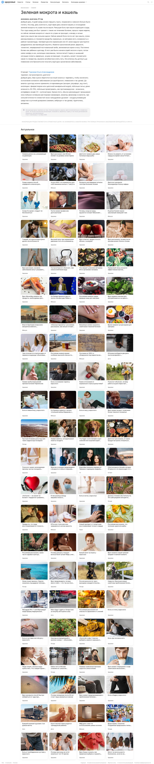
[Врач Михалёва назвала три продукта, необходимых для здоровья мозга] (34, 290)
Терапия (33, 7)
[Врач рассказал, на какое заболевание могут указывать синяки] (34, 261)
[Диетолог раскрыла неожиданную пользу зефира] (119, 176)
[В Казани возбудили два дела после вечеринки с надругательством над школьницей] (119, 347)
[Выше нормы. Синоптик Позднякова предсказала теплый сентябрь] (119, 717)
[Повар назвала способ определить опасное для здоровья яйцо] (34, 176)
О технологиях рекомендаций (125, 762)
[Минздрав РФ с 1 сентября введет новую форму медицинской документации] (34, 603)
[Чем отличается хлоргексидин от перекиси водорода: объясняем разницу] (34, 347)
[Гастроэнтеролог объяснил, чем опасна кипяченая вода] (62, 261)
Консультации (25, 7)
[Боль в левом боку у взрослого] (34, 404)
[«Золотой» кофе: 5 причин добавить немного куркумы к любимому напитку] (91, 632)
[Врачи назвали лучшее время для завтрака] (119, 318)
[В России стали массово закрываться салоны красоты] (62, 518)
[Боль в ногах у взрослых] (91, 489)
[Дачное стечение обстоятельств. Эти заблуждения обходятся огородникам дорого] (119, 489)
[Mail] (2, 2)
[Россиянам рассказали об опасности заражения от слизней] (91, 603)
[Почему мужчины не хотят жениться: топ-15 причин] (62, 746)
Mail (3, 762)
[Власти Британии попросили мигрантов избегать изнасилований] (34, 318)
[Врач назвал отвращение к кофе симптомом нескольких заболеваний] (119, 660)
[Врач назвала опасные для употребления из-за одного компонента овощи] (119, 290)
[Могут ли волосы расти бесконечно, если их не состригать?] (119, 746)
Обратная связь (112, 762)
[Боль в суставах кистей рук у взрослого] (34, 632)
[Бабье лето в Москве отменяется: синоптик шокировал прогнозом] (62, 660)
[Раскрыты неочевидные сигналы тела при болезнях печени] (91, 176)
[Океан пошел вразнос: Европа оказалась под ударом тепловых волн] (34, 575)
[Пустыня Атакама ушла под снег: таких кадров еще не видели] (34, 432)
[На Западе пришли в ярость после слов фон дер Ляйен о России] (62, 290)
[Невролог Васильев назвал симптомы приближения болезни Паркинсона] (119, 575)
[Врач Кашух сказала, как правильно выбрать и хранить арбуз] (91, 746)
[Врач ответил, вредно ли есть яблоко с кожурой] (91, 233)
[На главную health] (9, 2)
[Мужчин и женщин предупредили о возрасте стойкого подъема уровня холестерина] (62, 461)
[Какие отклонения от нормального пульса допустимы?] (91, 375)
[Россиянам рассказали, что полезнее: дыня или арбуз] (119, 518)
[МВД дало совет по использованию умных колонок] (91, 717)
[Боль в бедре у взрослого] (119, 689)
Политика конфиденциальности (142, 762)
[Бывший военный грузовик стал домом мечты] (34, 717)
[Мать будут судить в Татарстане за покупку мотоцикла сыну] (62, 603)
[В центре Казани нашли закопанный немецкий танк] (119, 204)
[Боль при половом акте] (119, 632)
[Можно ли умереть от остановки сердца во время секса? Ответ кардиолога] (119, 147)
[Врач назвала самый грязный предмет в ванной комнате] (119, 546)
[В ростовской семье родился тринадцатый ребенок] (62, 717)
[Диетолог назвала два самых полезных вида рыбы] (91, 147)
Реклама (15, 762)
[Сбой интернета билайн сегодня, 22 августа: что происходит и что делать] (119, 461)
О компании (8, 762)
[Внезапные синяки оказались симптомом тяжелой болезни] (91, 318)
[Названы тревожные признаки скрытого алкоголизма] (91, 660)
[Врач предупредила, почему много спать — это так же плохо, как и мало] (62, 575)
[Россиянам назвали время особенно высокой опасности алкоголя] (62, 347)
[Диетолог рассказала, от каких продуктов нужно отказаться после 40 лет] (119, 432)
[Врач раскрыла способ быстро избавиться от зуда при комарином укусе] (34, 689)
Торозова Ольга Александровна (41, 72)
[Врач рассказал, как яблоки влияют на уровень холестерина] (62, 147)
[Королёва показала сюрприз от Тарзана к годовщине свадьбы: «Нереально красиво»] (91, 461)
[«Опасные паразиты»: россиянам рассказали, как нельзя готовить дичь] (62, 318)
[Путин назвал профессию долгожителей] (62, 204)
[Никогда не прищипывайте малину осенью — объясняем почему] (62, 632)
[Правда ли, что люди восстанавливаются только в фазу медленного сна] (34, 518)
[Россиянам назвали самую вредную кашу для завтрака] (91, 290)
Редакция (83, 762)
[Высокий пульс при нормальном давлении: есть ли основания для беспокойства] (62, 233)
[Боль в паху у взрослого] (91, 404)
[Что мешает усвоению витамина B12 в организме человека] (91, 261)
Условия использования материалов (96, 762)
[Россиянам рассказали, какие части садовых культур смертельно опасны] (34, 546)
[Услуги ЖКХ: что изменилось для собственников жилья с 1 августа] (62, 176)
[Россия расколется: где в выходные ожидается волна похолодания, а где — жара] (91, 575)
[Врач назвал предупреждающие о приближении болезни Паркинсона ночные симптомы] (91, 689)
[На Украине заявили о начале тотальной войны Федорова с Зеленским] (62, 404)
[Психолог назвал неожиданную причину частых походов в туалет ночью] (34, 461)
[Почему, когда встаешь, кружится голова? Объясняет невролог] (91, 204)
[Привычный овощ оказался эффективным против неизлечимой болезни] (119, 261)
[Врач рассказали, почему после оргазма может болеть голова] (119, 233)
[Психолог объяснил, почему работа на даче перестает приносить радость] (119, 375)
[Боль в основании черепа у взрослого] (62, 375)
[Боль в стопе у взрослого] (119, 603)
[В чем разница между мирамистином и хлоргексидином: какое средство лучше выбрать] (62, 489)
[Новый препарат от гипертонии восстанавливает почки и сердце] (91, 518)
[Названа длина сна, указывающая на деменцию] (34, 147)
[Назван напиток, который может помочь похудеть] (62, 432)
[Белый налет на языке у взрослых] (91, 546)
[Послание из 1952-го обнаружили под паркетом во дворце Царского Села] (91, 347)
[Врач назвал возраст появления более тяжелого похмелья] (119, 404)
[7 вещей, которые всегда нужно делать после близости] (34, 233)
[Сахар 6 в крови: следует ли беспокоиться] (34, 204)
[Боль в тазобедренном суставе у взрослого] (34, 746)
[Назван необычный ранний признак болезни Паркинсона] (34, 375)
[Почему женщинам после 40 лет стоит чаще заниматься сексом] (62, 689)
